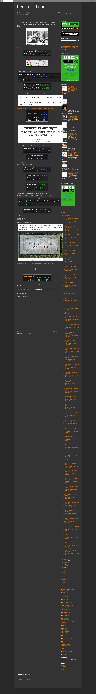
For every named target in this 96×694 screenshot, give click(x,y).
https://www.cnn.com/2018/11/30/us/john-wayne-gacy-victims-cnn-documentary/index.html (35, 108)
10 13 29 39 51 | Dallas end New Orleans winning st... (69, 257)
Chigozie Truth (65, 641)
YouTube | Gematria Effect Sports (24, 677)
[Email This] (35, 289)
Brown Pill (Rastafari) (66, 644)
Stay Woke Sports (65, 598)
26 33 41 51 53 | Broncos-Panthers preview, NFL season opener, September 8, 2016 (73, 124)
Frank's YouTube (65, 622)
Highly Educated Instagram (67, 609)
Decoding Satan (65, 631)
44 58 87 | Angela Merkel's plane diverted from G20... (69, 286)
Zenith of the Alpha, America (67, 588)
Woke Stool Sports (65, 592)
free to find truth (32, 6)
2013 (64, 582)
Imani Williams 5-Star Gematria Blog (69, 608)
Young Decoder (65, 590)
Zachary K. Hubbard (65, 666)
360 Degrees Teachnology (67, 651)
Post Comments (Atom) (26, 333)
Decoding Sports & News (67, 629)
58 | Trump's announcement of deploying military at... (69, 445)
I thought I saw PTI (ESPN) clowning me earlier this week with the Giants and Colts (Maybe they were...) (73, 117)
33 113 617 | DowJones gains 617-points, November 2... (70, 296)
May (64, 567)
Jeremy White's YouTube (67, 606)
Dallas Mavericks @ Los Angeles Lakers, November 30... (69, 254)
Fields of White (65, 624)
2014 (64, 581)
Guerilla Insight (65, 611)
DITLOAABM (64, 628)
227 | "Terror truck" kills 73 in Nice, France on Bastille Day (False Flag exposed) (73, 153)
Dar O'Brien (64, 635)
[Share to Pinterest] (41, 289)
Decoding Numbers (66, 632)
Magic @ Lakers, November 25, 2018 (70, 468)
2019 (64, 212)
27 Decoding (64, 654)
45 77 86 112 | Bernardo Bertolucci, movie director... (70, 411)
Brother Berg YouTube (66, 645)
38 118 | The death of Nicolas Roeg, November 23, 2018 (70, 492)
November (66, 217)
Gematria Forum (65, 619)
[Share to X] (38, 289)
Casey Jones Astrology (66, 642)
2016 (64, 577)
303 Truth (64, 652)
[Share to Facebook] (39, 289)
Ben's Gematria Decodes (67, 647)
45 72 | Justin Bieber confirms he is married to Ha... (70, 516)
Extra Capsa (64, 625)
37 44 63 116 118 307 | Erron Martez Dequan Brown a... (70, 283)
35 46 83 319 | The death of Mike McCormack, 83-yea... (69, 403)
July (64, 564)
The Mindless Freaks (66, 593)
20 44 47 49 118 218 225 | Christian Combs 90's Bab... (70, 456)
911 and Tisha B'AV (66, 649)
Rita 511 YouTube (65, 599)
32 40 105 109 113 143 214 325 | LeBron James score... (69, 506)
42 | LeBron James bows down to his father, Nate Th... (70, 551)
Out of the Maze (65, 600)
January (65, 574)
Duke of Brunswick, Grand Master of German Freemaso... (70, 270)
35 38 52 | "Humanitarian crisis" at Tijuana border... (69, 498)
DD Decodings (65, 634)
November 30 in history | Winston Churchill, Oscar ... (69, 227)
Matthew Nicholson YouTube (67, 605)
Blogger (53, 684)
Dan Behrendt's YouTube (67, 638)
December (66, 215)
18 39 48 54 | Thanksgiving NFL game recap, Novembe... (70, 533)
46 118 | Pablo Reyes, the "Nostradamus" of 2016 (73, 100)
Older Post (55, 331)
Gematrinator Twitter (66, 612)
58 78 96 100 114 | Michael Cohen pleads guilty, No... (70, 291)
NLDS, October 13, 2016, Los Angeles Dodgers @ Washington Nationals (73, 144)
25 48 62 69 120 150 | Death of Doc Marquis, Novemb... (70, 273)
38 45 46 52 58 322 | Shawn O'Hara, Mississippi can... (70, 464)
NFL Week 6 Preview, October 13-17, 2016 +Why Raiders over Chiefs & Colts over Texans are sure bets (73, 107)
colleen (63, 639)
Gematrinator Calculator (67, 613)
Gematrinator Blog (65, 615)
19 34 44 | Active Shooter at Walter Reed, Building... (70, 373)
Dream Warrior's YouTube (67, 626)
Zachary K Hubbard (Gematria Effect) (69, 589)
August (65, 562)
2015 (64, 579)
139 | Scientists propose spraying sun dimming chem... (70, 471)
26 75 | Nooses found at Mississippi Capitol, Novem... (70, 400)
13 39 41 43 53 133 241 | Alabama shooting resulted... (70, 490)
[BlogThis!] (37, 289)
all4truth (63, 648)
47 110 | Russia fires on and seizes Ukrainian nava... (70, 424)
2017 (64, 576)
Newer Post (19, 331)
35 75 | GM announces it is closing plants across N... (70, 408)
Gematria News (65, 618)
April (65, 569)
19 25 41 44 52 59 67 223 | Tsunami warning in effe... (70, 249)
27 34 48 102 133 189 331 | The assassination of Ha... (69, 368)
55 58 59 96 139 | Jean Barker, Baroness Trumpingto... (69, 360)
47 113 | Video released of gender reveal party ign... (69, 362)
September (66, 560)
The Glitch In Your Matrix (67, 595)
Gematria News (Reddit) (67, 616)
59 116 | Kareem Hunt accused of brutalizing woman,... (69, 222)
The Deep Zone (65, 596)
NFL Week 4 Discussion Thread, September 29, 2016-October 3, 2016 (72, 134)
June (65, 565)
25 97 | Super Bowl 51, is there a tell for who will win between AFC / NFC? (73, 173)
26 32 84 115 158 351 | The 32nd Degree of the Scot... (69, 421)
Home (37, 331)
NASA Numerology (66, 603)
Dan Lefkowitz (65, 637)
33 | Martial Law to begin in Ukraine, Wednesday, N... (70, 395)
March (65, 570)
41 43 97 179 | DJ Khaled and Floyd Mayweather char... (70, 243)
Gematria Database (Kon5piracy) (68, 621)
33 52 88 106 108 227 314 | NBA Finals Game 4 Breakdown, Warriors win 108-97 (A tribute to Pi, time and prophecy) (73, 164)
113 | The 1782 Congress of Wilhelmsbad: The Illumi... (68, 314)
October (65, 559)
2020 (64, 210)
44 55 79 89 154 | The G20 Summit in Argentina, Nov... (70, 301)
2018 (64, 214)
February (65, 572)
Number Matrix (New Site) (67, 602)
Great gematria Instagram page (69, 293)
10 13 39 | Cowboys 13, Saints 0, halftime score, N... (69, 267)
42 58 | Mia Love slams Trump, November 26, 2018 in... (69, 397)
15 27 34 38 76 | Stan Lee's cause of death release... (70, 381)
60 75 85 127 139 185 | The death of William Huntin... (70, 278)
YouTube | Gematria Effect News (24, 679)
